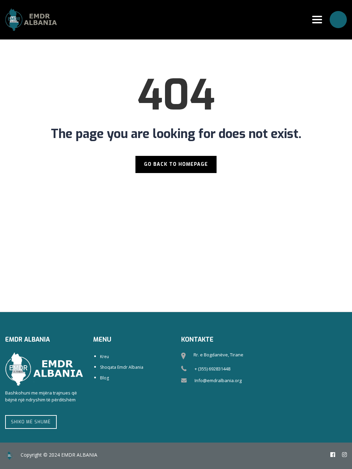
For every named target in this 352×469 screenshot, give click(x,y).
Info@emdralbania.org (218, 380)
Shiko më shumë (31, 422)
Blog (104, 378)
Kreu (104, 356)
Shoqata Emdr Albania (121, 367)
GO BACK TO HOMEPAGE (176, 164)
